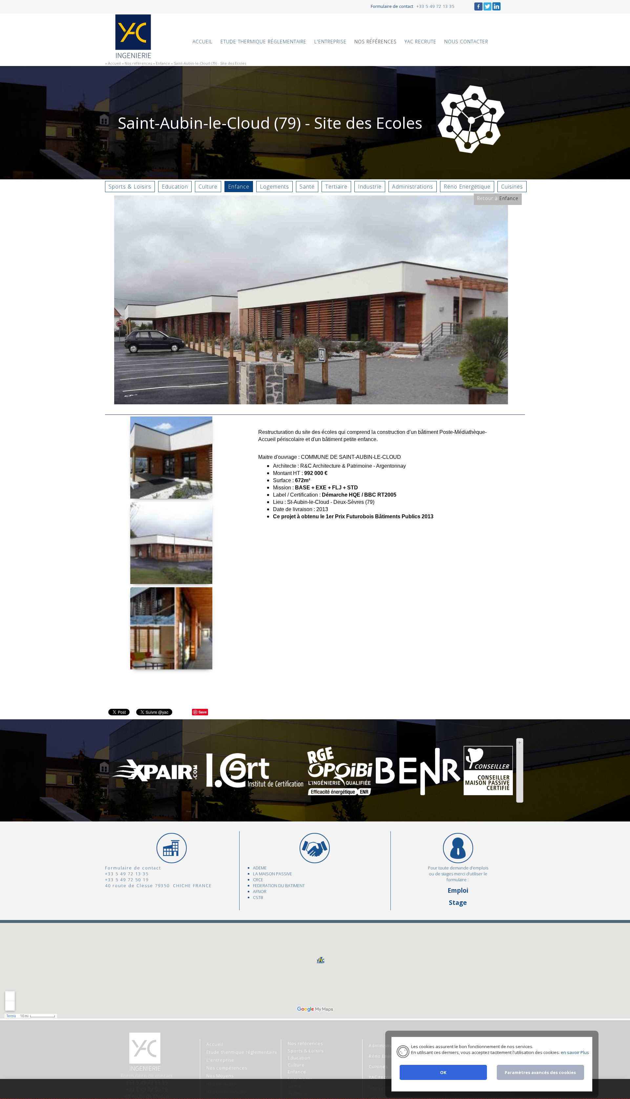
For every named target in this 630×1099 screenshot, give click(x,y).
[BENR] (418, 791)
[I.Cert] (254, 784)
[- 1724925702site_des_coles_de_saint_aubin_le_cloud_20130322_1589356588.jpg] (171, 665)
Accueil (114, 63)
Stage (458, 902)
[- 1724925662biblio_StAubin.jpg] (171, 495)
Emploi (458, 890)
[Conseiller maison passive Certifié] (488, 791)
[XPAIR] (155, 779)
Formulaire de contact (392, 6)
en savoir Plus (574, 1052)
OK (443, 1072)
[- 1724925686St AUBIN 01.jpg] (171, 580)
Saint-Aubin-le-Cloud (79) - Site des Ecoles (210, 63)
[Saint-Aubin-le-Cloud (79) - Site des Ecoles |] (311, 400)
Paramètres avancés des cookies (540, 1072)
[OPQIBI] (339, 791)
